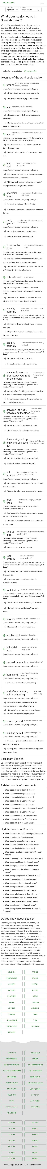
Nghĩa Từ (12, 1053)
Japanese (35, 1008)
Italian (35, 978)
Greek (11, 1002)
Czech (35, 996)
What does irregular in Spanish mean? (20, 905)
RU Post (11, 1146)
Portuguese (12, 978)
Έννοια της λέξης (35, 1083)
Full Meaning (9, 3)
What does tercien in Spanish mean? (20, 841)
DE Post (11, 1134)
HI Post (35, 1159)
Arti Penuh (35, 1101)
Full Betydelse (35, 1071)
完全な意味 (12, 1095)
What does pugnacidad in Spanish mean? (22, 866)
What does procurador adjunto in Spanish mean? (22, 870)
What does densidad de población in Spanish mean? (23, 853)
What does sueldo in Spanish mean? (20, 793)
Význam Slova (12, 1083)
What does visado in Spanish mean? (20, 848)
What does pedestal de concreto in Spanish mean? (22, 910)
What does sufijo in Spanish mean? (19, 823)
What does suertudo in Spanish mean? (21, 815)
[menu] (42, 3)
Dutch (35, 984)
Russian (11, 1032)
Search (24, 7)
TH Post (11, 1141)
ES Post (35, 1129)
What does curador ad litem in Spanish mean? (24, 858)
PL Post (11, 1159)
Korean (11, 1014)
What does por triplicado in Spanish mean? (22, 876)
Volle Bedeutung (35, 1065)
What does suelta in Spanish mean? (20, 801)
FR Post (35, 1134)
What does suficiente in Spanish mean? (21, 819)
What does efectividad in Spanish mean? (22, 845)
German (11, 984)
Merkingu (35, 1107)
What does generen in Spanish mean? (20, 890)
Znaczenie (11, 1077)
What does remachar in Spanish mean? (21, 883)
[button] (23, 790)
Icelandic (35, 1026)
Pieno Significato (12, 1065)
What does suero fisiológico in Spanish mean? (24, 808)
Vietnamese (12, 1026)
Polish (35, 990)
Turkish (35, 1002)
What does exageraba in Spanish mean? (21, 901)
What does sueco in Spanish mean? (19, 790)
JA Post (11, 1122)
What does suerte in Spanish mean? (20, 812)
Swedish (11, 990)
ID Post (35, 1153)
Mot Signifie (11, 1059)
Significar (35, 1053)
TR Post (11, 1129)
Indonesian (12, 1020)
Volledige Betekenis (12, 1071)
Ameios (35, 1059)
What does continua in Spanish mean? (21, 879)
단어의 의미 (35, 1095)
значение (11, 1113)
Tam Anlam (12, 1089)
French (35, 972)
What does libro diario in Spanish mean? (21, 898)
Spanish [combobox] (10, 10)
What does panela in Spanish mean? (20, 887)
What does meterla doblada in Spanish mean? (24, 834)
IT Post (12, 1153)
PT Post (35, 1141)
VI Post (35, 1146)
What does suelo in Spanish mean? (19, 797)
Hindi (35, 1014)
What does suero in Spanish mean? (19, 804)
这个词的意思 (35, 1089)
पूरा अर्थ (11, 1101)
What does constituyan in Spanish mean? (22, 862)
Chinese (11, 1008)
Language (10, 7)
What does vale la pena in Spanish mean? (22, 894)
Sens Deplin (35, 1077)
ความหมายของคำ (11, 1107)
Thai (35, 1020)
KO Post (35, 1122)
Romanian (11, 996)
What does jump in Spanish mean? (19, 837)
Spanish (11, 972)
